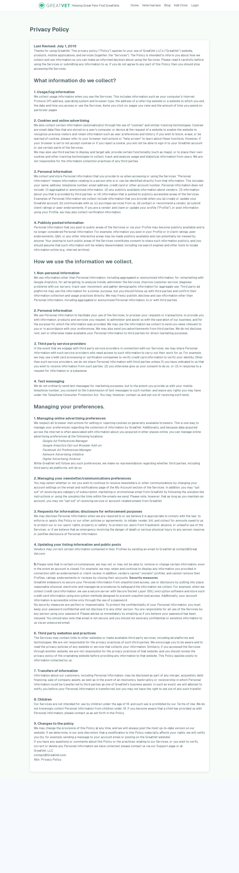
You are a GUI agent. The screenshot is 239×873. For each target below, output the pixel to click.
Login (195, 5)
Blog (168, 5)
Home (135, 5)
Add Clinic (181, 5)
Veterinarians (152, 5)
